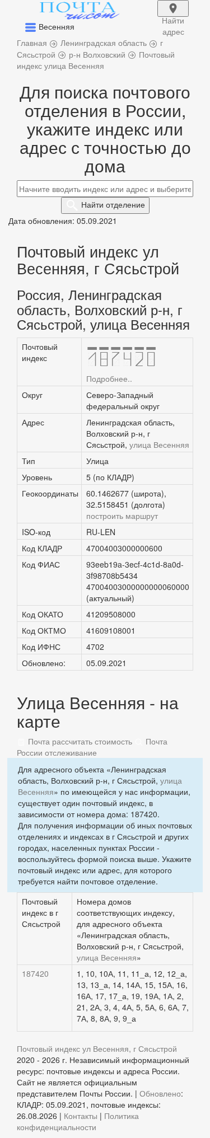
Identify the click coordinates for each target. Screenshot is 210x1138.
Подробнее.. (109, 378)
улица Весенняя (159, 444)
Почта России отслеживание (92, 747)
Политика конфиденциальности (78, 1121)
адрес (173, 16)
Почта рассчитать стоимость (79, 741)
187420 (35, 973)
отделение (113, 204)
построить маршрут (122, 515)
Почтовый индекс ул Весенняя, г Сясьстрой (97, 1048)
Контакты (80, 1115)
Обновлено (160, 1093)
